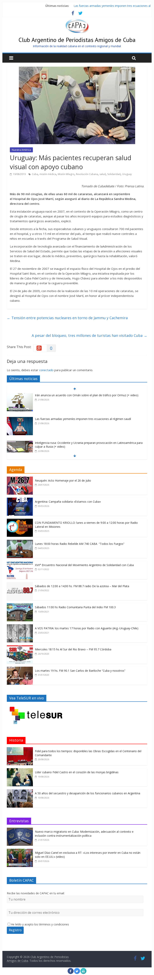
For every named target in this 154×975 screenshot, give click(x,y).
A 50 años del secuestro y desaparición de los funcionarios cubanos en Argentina (87, 793)
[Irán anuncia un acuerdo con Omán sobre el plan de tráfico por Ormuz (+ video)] (20, 395)
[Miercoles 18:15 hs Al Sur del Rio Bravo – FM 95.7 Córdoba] (20, 647)
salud (102, 174)
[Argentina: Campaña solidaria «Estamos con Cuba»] (20, 500)
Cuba (35, 174)
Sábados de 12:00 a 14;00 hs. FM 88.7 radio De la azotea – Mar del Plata (82, 586)
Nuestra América (21, 150)
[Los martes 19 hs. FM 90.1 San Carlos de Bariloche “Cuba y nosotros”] (20, 669)
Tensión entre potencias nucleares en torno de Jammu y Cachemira (67, 317)
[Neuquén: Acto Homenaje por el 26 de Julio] (20, 479)
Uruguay (127, 174)
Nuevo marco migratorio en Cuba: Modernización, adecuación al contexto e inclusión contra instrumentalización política (84, 833)
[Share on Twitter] (77, 973)
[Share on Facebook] (71, 973)
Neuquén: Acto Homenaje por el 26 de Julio (63, 480)
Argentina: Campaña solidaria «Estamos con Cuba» (68, 501)
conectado (46, 370)
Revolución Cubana (87, 174)
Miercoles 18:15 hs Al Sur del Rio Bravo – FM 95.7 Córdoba (73, 649)
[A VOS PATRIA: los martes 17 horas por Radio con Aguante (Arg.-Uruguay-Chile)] (20, 626)
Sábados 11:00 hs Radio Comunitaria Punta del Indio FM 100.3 (75, 607)
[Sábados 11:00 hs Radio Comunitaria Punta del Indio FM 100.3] (20, 605)
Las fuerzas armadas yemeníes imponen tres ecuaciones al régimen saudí (83, 419)
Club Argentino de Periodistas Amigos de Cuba (77, 40)
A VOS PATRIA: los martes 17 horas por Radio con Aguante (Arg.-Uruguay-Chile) (86, 628)
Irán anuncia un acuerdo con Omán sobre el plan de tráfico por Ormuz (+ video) (86, 395)
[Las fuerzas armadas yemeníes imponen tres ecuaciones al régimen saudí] (20, 419)
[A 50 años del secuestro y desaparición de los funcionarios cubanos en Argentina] (20, 791)
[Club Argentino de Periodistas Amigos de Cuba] (77, 21)
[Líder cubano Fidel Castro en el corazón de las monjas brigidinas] (20, 770)
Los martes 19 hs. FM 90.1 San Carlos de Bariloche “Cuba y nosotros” (80, 670)
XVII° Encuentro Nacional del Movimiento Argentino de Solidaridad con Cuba (84, 565)
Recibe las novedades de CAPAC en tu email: (36, 893)
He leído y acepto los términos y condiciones (40, 924)
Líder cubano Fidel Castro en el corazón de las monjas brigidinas (77, 772)
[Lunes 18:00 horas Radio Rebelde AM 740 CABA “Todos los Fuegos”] (20, 542)
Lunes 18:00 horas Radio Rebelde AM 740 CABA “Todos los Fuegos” (79, 544)
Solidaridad (114, 174)
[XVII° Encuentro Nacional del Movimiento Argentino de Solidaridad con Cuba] (20, 563)
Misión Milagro (66, 174)
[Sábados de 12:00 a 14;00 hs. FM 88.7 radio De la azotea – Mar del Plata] (20, 584)
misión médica (48, 174)
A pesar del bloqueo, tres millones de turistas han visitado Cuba (89, 335)
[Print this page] (83, 973)
